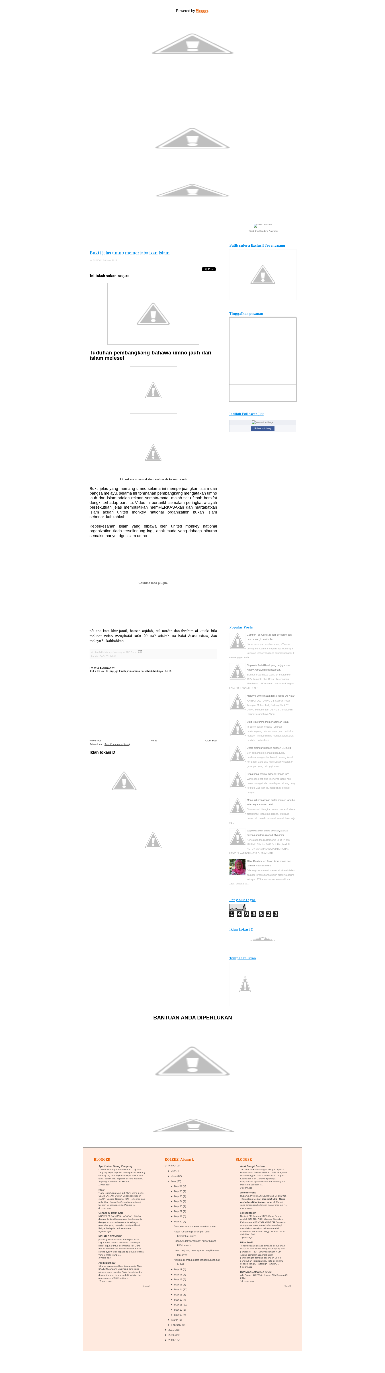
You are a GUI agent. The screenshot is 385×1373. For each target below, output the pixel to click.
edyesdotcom (248, 1212)
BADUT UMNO (108, 656)
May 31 (178, 1186)
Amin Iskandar (106, 1262)
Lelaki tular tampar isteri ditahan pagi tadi (119, 1169)
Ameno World (248, 1192)
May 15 (178, 1284)
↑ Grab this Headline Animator (263, 231)
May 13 (178, 1294)
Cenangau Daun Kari (110, 1212)
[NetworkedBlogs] (262, 422)
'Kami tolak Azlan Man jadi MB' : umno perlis (121, 1193)
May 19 (178, 1269)
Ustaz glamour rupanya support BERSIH (269, 748)
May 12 (178, 1299)
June (174, 1176)
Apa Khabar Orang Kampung (115, 1166)
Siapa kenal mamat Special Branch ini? (268, 774)
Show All (146, 1286)
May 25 (178, 1196)
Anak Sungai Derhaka (252, 1166)
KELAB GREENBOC (110, 1236)
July (173, 1171)
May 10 (178, 1309)
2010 (171, 1335)
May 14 (178, 1289)
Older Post (211, 740)
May (173, 1181)
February (176, 1325)
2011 (171, 1329)
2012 (171, 1166)
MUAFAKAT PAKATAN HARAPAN (115, 1216)
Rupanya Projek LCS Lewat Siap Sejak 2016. (263, 1196)
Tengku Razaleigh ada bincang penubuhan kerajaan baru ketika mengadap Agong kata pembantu (262, 1248)
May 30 (178, 1191)
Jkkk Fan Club (261, 94)
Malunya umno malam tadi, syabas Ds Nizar (271, 695)
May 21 (178, 1216)
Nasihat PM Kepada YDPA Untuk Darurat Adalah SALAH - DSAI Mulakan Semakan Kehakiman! (261, 1219)
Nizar (101, 1189)
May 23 (178, 1206)
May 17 (178, 1279)
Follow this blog (262, 428)
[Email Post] (139, 652)
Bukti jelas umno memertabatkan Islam (130, 252)
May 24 (178, 1201)
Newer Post (96, 740)
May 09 (178, 1315)
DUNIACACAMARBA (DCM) (256, 1272)
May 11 (178, 1304)
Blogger (202, 11)
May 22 (178, 1211)
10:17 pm (131, 652)
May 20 (178, 1221)
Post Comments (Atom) (117, 744)
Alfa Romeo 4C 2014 (251, 1275)
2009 (171, 1340)
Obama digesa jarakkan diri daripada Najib (120, 1266)
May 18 (178, 1274)
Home (154, 740)
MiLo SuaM (246, 1242)
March (174, 1319)
